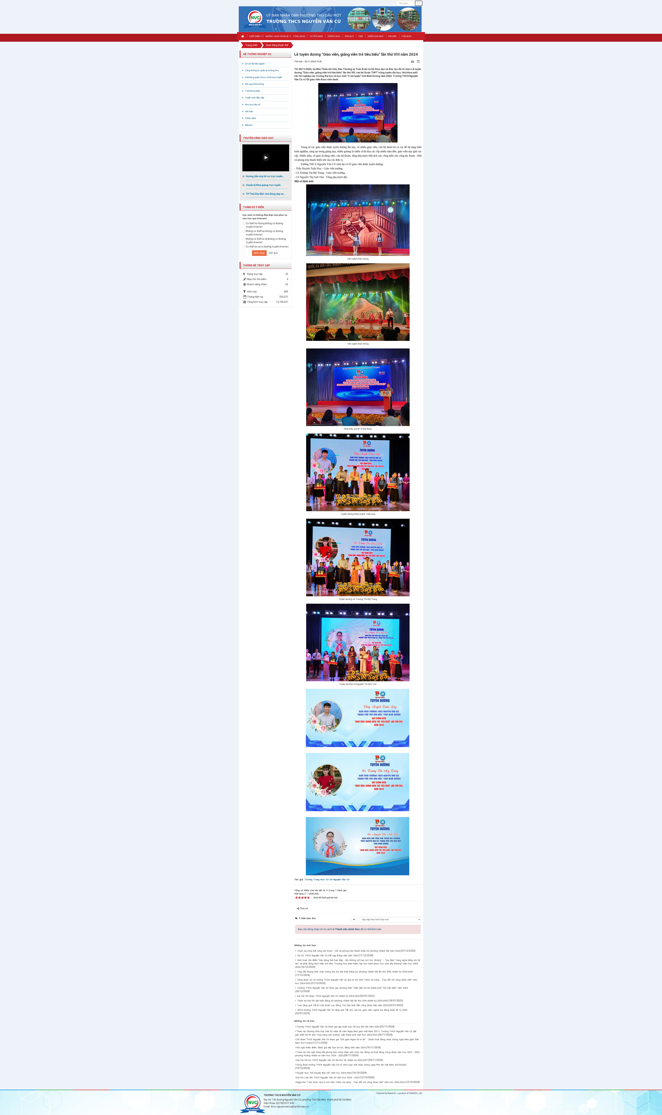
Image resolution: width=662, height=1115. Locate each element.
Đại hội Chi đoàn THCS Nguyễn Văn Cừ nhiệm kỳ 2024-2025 (328, 996)
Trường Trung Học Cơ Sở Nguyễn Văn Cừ (326, 879)
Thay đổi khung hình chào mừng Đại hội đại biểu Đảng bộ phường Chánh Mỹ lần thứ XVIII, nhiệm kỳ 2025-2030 (355, 971)
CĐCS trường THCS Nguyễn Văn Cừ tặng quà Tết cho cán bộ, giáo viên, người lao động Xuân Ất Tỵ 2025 (352, 1010)
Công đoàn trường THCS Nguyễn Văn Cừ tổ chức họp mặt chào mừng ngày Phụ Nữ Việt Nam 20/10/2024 (351, 1064)
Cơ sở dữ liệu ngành (255, 63)
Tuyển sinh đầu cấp (254, 97)
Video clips (250, 118)
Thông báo (333, 36)
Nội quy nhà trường (254, 84)
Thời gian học (376, 36)
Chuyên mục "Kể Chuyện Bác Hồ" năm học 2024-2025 (323, 1073)
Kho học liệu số (252, 104)
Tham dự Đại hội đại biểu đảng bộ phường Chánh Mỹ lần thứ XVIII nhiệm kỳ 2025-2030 (342, 1000)
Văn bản (406, 36)
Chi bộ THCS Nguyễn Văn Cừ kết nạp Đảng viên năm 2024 (327, 955)
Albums (249, 125)
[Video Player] (265, 157)
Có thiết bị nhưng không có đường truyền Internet (264, 225)
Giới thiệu (255, 36)
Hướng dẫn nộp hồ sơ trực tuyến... (265, 176)
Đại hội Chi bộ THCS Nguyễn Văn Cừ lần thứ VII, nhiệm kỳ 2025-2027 (332, 1060)
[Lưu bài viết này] (419, 61)
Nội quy (349, 36)
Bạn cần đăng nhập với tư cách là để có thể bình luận (339, 929)
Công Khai (299, 36)
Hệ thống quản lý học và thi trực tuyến (263, 77)
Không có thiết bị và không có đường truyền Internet (266, 240)
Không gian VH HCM (276, 36)
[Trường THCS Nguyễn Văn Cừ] (255, 18)
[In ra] (413, 61)
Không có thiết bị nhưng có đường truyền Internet (264, 233)
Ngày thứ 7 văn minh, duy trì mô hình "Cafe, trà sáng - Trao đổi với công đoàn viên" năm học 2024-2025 (350, 1082)
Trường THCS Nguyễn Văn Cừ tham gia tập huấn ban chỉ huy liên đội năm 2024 (337, 1026)
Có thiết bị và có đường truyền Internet (267, 246)
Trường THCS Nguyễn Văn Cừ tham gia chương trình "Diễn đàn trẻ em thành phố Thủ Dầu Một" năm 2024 (352, 988)
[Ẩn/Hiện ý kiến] (354, 919)
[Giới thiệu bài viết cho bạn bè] (408, 61)
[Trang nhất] (243, 36)
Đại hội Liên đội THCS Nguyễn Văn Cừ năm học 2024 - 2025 (327, 1077)
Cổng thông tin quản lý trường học (262, 70)
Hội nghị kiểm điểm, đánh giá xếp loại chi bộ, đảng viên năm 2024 (330, 1047)
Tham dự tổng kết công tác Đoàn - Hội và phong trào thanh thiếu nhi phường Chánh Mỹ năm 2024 (348, 951)
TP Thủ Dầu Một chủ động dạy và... (265, 193)
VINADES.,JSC (415, 1093)
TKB (360, 36)
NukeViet (392, 1093)
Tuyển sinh (316, 36)
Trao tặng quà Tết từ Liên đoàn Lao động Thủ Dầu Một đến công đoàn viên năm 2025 (342, 1005)
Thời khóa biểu (252, 91)
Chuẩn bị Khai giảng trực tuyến (263, 185)
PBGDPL (392, 36)
